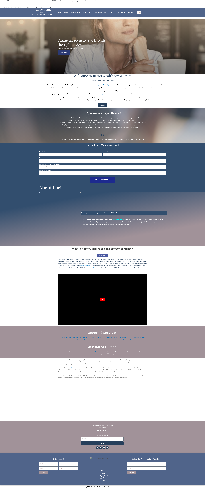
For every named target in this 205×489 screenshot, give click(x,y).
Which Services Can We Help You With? (49, 164)
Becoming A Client (100, 12)
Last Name (106, 151)
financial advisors (50, 97)
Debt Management (112, 337)
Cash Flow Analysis (101, 337)
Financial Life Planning (87, 337)
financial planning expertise (75, 368)
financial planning (103, 85)
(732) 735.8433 (102, 428)
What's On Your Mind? (45, 170)
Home (59, 12)
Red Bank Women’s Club (86, 265)
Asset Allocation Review (84, 340)
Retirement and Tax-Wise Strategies (129, 337)
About (66, 12)
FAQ (110, 12)
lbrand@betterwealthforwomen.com (102, 426)
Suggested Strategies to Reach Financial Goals (120, 340)
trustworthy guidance (102, 94)
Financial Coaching (97, 340)
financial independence (91, 352)
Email (40, 158)
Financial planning (65, 337)
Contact (130, 12)
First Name (42, 151)
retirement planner (117, 219)
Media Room (87, 12)
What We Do (74, 12)
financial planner (92, 267)
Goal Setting (76, 337)
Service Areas (119, 12)
